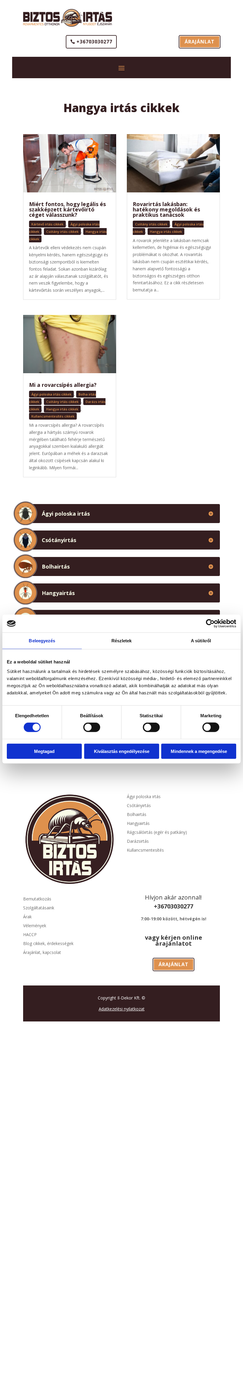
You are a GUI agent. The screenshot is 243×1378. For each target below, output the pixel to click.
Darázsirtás (138, 841)
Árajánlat (200, 41)
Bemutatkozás (37, 899)
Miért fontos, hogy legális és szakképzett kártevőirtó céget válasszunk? (67, 209)
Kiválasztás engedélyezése (121, 751)
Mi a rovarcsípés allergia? (63, 384)
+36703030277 (94, 41)
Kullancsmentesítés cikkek (52, 416)
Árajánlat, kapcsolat (42, 952)
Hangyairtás (138, 823)
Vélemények (34, 926)
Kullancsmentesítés (145, 850)
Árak (27, 917)
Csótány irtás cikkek (62, 231)
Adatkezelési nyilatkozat (122, 1009)
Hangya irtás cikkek (62, 409)
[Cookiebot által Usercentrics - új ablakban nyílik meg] (210, 623)
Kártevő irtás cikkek (47, 224)
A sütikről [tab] (201, 640)
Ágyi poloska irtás (144, 797)
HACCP (30, 935)
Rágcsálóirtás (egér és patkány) (157, 832)
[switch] (91, 727)
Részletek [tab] (121, 640)
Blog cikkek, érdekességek (48, 943)
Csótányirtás (139, 805)
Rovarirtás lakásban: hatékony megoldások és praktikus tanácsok (166, 209)
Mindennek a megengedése (199, 751)
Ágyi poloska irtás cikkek (51, 394)
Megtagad (44, 751)
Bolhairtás (136, 814)
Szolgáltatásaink (38, 908)
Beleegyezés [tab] (42, 640)
